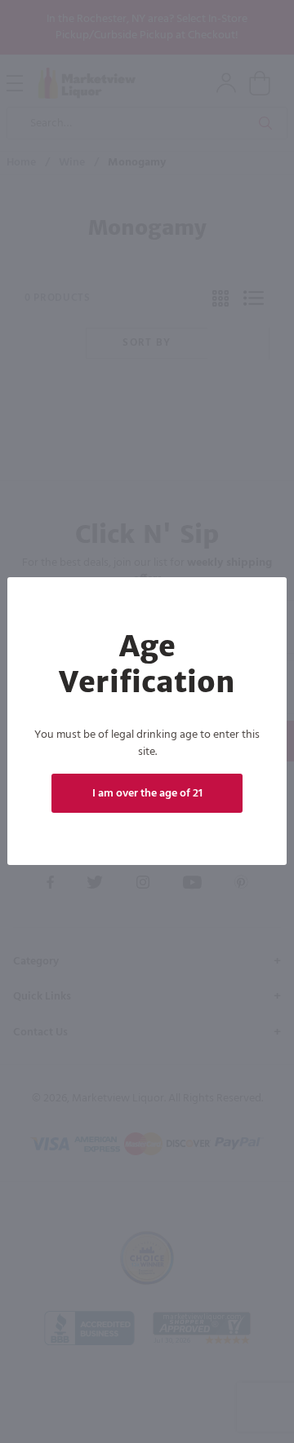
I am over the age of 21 (147, 793)
